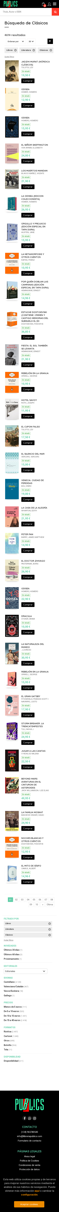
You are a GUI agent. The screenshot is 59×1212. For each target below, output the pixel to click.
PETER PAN (27, 534)
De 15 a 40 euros (15, 1020)
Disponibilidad (13, 1061)
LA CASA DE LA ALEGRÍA (34, 507)
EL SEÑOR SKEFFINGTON (34, 144)
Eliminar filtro (15, 50)
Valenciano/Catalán (16, 986)
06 (40, 899)
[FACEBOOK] (24, 1118)
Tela (8, 1049)
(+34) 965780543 (29, 1132)
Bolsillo (10, 1045)
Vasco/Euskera (13, 991)
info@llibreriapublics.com (29, 1136)
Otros (9, 1040)
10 (37, 904)
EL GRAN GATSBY (30, 696)
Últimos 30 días (13, 950)
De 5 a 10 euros (14, 1011)
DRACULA (26, 616)
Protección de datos (29, 1169)
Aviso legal (29, 1156)
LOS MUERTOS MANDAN (34, 170)
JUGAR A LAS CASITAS (33, 750)
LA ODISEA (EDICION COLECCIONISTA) (32, 197)
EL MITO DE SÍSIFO (31, 865)
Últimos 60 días (13, 954)
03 (22, 899)
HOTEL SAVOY (29, 400)
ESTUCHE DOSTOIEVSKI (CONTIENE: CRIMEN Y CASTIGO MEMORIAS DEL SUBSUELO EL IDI (34, 317)
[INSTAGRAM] (34, 1118)
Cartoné (11, 1036)
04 (28, 899)
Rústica (11, 1031)
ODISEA (25, 89)
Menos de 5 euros (15, 1007)
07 (46, 899)
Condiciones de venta (29, 1165)
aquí (36, 1190)
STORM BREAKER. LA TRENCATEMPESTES (32, 725)
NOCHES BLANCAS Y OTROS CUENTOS (32, 840)
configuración (29, 1194)
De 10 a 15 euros (15, 1016)
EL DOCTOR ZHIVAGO (33, 560)
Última (50, 904)
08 (52, 899)
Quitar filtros (9, 57)
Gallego (9, 995)
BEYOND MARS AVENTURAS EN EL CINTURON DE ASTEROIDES (31, 783)
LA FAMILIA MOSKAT (32, 812)
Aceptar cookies (29, 1204)
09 (31, 904)
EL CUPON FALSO (30, 426)
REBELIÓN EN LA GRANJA (35, 373)
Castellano (12, 982)
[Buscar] (55, 12)
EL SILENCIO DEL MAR (32, 453)
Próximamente (13, 959)
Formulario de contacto (29, 1140)
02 (16, 899)
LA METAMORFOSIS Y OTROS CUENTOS (32, 256)
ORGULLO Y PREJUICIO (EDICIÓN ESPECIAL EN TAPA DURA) (33, 226)
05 (34, 899)
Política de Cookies (29, 1160)
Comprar (28, 80)
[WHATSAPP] (29, 1118)
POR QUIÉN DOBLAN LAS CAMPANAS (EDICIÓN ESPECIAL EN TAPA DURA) (35, 284)
